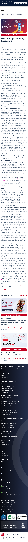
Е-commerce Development (9, 395)
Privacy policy (5, 534)
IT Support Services (7, 425)
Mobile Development (7, 386)
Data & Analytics (6, 373)
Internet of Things (6, 371)
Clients (3, 442)
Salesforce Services (6, 388)
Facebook (10, 464)
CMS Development (7, 397)
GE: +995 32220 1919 (7, 507)
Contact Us (4, 455)
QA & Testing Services (7, 390)
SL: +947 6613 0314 (6, 511)
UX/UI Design (5, 393)
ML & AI (3, 375)
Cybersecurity (5, 434)
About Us (4, 449)
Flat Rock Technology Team (16, 328)
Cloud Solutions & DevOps (9, 423)
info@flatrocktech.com (14, 494)
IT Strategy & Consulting (8, 410)
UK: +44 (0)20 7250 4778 (8, 502)
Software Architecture (7, 421)
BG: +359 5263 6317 (6, 504)
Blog (6, 14)
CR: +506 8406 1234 (7, 509)
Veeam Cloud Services (7, 427)
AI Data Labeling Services (8, 403)
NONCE (19, 239)
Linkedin (9, 482)
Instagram (10, 470)
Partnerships (5, 447)
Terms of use (15, 534)
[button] (2, 534)
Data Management (7, 408)
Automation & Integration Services (11, 369)
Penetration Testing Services (9, 436)
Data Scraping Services (8, 406)
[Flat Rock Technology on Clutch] (18, 518)
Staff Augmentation (7, 414)
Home (2, 14)
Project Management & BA (9, 412)
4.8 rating (25, 518)
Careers (3, 453)
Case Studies (5, 444)
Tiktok (9, 488)
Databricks (4, 377)
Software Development (8, 384)
